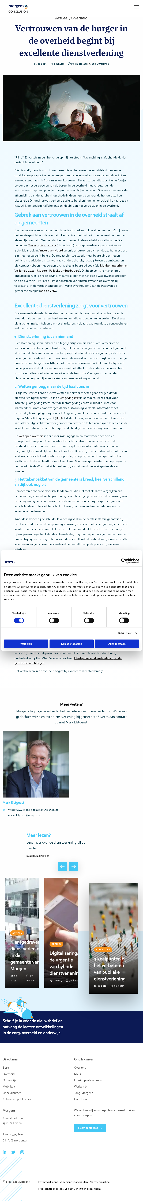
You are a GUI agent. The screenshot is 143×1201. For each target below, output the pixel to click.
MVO (77, 1074)
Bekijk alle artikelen (38, 856)
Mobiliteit (9, 1086)
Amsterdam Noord (50, 250)
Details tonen (125, 633)
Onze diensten (12, 1093)
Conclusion (81, 1099)
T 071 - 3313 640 (13, 1134)
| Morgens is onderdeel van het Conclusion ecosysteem (69, 1189)
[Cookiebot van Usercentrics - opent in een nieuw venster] (123, 561)
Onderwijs (9, 1080)
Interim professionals (87, 1080)
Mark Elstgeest (79, 64)
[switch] (54, 620)
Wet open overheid (31, 436)
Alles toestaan (117, 643)
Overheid (9, 1074)
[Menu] (135, 5)
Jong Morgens (83, 1093)
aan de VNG (48, 291)
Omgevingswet (70, 398)
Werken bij (81, 1086)
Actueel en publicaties (17, 1099)
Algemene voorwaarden (74, 1182)
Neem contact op (88, 1128)
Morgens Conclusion (18, 9)
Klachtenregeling (100, 1182)
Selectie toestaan (71, 643)
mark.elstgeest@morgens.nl (24, 815)
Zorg (6, 1067)
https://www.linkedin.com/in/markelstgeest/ (33, 810)
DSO (59, 418)
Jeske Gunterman (100, 64)
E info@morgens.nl (15, 1140)
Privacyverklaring (48, 1182)
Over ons (80, 1067)
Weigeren (26, 643)
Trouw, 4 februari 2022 (42, 245)
